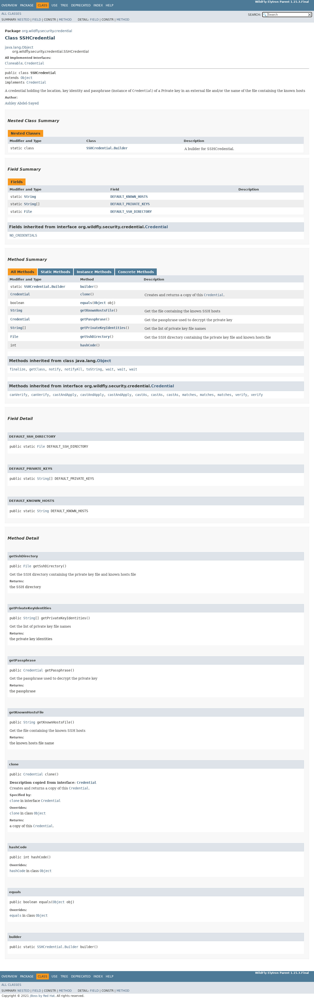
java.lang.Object (19, 47)
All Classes (11, 13)
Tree (64, 5)
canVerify (18, 395)
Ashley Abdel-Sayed (22, 103)
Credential (34, 63)
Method (65, 19)
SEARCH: (254, 14)
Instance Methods (94, 272)
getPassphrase (93, 319)
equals (86, 303)
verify (241, 395)
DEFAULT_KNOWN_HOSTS (129, 197)
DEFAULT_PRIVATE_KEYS (130, 204)
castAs (141, 395)
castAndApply (64, 395)
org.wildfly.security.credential (47, 31)
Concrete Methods (136, 272)
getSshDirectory (95, 337)
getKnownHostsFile (97, 310)
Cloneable (14, 63)
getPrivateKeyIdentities (102, 328)
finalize (17, 369)
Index (98, 5)
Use (55, 5)
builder (87, 287)
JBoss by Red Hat (42, 996)
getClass (37, 369)
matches (189, 395)
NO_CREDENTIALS (23, 235)
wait (110, 369)
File (28, 212)
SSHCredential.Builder (107, 148)
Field (36, 19)
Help (109, 5)
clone (85, 294)
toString (94, 369)
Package (27, 5)
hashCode (88, 345)
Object (26, 78)
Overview (9, 5)
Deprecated (81, 5)
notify (55, 369)
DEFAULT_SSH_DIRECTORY (131, 212)
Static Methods (55, 272)
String (30, 197)
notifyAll (73, 369)
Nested (23, 19)
